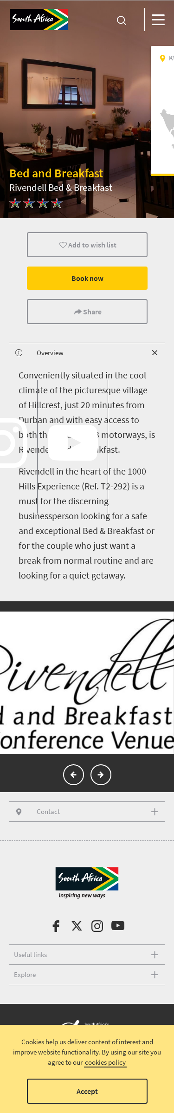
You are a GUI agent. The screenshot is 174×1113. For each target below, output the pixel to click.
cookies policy (105, 1062)
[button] (73, 774)
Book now (87, 278)
